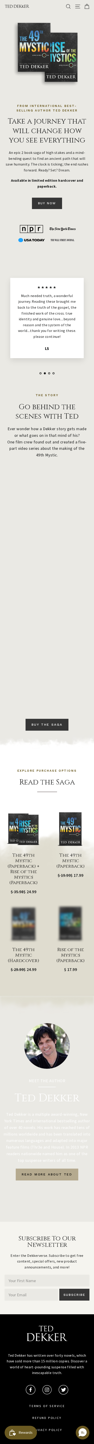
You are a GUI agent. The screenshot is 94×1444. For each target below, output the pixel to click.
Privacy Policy (47, 1430)
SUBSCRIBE (74, 1294)
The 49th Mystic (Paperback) (70, 861)
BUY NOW (47, 203)
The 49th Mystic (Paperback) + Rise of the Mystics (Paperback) (23, 869)
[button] (82, 1432)
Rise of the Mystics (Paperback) (70, 955)
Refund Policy (46, 1418)
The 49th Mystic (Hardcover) (23, 955)
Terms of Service (47, 1406)
